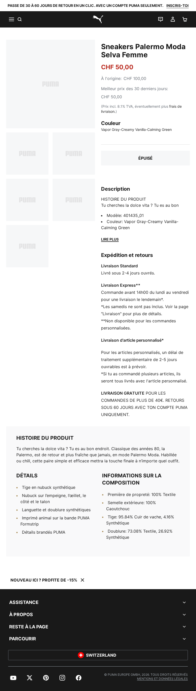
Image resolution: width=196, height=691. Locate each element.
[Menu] (11, 19)
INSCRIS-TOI (177, 5)
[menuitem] (13, 678)
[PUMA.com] (98, 19)
